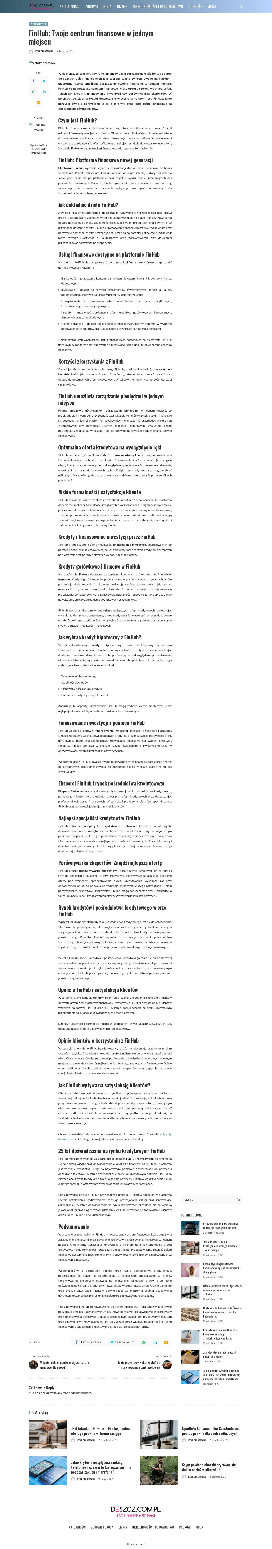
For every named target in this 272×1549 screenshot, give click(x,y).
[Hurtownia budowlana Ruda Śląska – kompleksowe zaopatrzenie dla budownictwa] (190, 1314)
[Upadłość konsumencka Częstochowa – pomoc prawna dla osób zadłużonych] (190, 1292)
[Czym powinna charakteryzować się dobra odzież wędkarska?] (159, 1470)
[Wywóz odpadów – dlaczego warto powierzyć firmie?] (39, 131)
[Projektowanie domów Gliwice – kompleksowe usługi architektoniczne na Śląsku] (190, 1337)
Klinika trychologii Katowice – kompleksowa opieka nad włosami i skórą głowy (221, 1268)
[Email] (38, 102)
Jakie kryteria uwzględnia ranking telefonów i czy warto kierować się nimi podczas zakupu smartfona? (221, 1375)
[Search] (240, 6)
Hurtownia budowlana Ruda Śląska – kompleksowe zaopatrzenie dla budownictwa (222, 1312)
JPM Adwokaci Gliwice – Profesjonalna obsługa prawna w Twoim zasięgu (220, 1246)
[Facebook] (33, 80)
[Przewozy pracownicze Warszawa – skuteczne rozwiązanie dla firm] (190, 1228)
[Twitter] (44, 80)
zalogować (49, 1392)
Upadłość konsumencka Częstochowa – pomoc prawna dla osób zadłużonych (223, 1290)
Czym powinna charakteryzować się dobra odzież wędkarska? (209, 1467)
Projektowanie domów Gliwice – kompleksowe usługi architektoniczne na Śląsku (220, 1334)
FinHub (166, 1023)
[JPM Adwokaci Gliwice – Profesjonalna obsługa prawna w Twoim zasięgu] (190, 1248)
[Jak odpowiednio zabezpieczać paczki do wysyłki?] (190, 1357)
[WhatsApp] (33, 91)
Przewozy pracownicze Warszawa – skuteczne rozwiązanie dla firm (222, 1225)
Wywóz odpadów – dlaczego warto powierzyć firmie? (39, 148)
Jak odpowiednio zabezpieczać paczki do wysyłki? (219, 1354)
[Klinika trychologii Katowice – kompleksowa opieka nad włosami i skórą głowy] (190, 1270)
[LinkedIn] (44, 91)
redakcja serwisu (43, 51)
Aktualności (38, 24)
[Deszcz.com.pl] (41, 6)
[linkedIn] (155, 1342)
